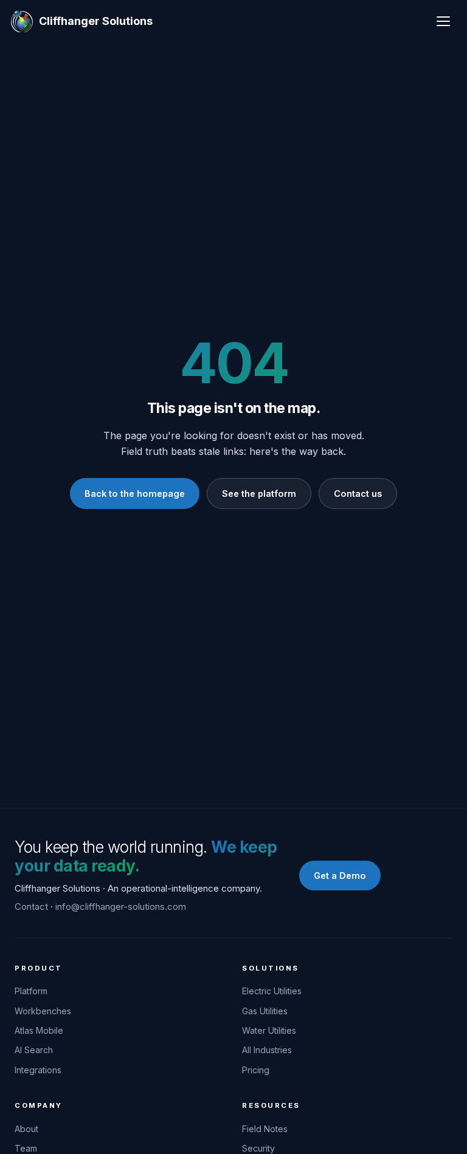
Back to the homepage (135, 493)
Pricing (255, 1070)
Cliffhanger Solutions (96, 21)
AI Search (34, 1050)
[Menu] (443, 21)
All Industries (267, 1050)
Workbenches (43, 1011)
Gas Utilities (265, 1011)
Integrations (38, 1070)
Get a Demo (340, 875)
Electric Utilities (272, 991)
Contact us (358, 493)
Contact (31, 906)
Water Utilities (269, 1030)
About (26, 1129)
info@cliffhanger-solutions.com (120, 906)
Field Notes (265, 1129)
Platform (31, 991)
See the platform (259, 493)
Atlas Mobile (39, 1030)
